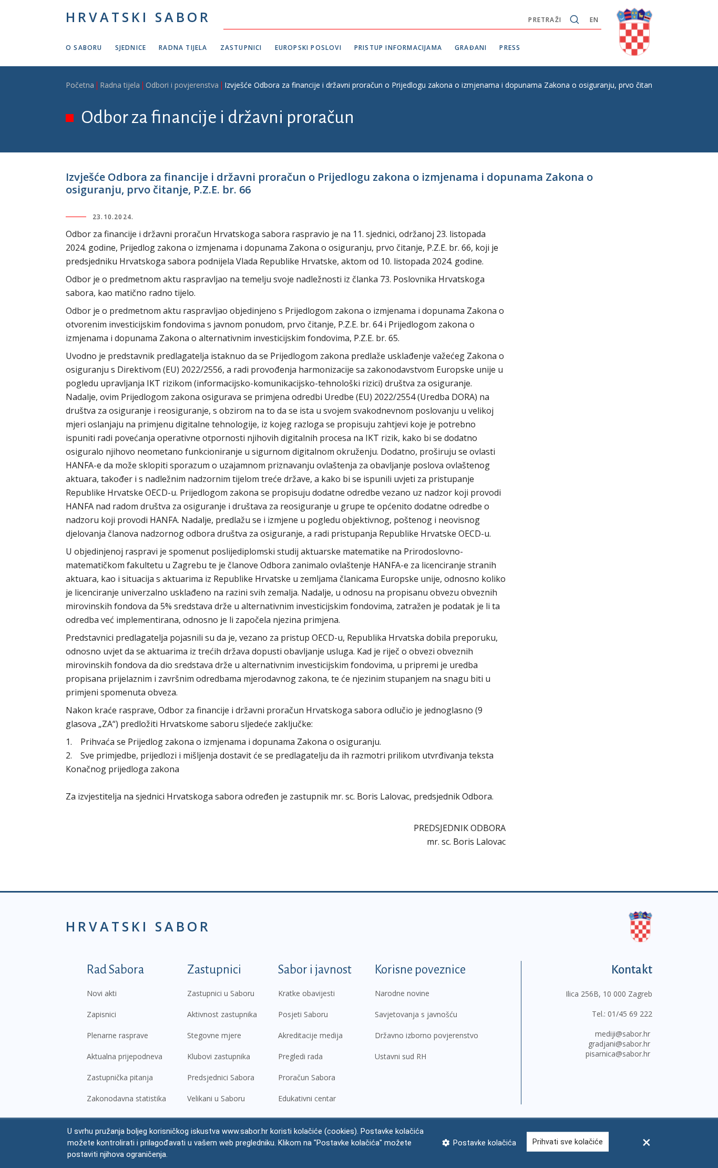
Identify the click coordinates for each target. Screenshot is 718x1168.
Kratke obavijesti (306, 993)
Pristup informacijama (398, 47)
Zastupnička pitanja (120, 1077)
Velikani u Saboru (216, 1098)
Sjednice (131, 47)
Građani (471, 47)
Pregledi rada (300, 1056)
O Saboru (84, 47)
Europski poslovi (308, 47)
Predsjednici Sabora (220, 1077)
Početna (80, 85)
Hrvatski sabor (138, 17)
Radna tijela (183, 47)
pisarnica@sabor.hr (618, 1054)
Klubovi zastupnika (218, 1056)
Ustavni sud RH (400, 1056)
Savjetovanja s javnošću (416, 1014)
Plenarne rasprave (117, 1035)
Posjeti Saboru (303, 1014)
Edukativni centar (307, 1098)
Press (509, 47)
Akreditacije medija (310, 1035)
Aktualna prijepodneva (124, 1056)
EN (594, 19)
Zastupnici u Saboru (220, 993)
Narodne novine (402, 993)
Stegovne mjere (214, 1035)
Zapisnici (101, 1014)
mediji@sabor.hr (622, 1034)
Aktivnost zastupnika (222, 1014)
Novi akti (102, 993)
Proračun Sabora (306, 1077)
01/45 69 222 (630, 1014)
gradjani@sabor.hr (619, 1044)
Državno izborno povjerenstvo (426, 1035)
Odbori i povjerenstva (182, 85)
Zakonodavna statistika (126, 1098)
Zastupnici (241, 47)
